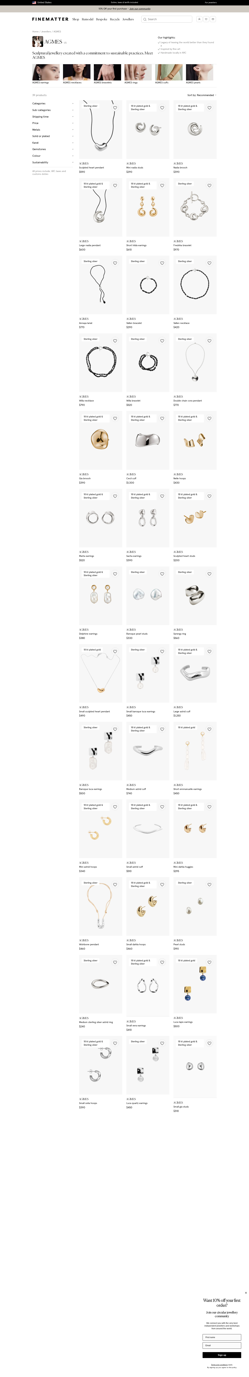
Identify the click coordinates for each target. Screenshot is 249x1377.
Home (35, 31)
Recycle (115, 19)
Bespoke (101, 19)
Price (35, 123)
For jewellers (211, 3)
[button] (115, 107)
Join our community (139, 9)
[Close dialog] (246, 1293)
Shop (75, 19)
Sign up (222, 1355)
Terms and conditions (219, 1365)
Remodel (87, 19)
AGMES (57, 31)
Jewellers (128, 19)
